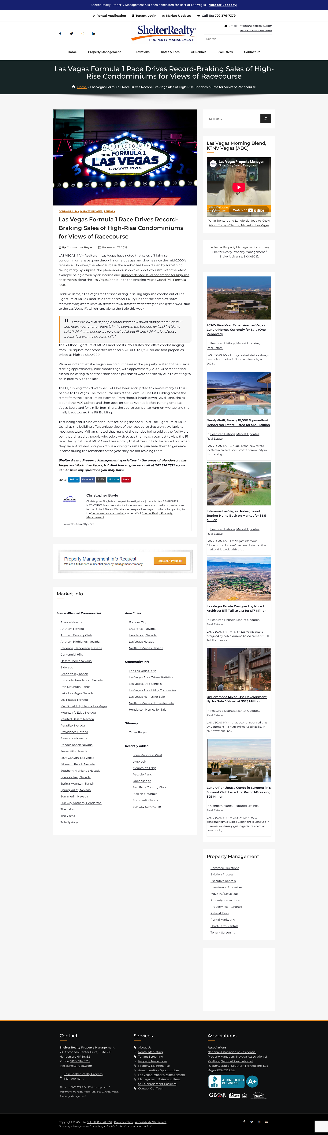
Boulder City (137, 622)
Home (82, 87)
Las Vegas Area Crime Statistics (151, 677)
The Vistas (68, 816)
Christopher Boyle (79, 247)
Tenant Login (146, 15)
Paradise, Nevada (73, 725)
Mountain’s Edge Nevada (78, 712)
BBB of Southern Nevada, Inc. (241, 1065)
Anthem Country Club (76, 635)
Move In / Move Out (224, 894)
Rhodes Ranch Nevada (77, 745)
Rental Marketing (223, 919)
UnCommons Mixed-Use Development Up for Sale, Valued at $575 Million (237, 699)
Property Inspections (225, 900)
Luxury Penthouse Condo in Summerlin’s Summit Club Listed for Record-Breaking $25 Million (239, 792)
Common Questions (225, 868)
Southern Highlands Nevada (80, 770)
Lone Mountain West (147, 755)
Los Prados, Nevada (74, 699)
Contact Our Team (151, 1088)
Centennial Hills (72, 654)
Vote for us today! (223, 5)
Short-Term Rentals (224, 926)
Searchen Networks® (138, 1126)
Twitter (74, 479)
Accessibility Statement (150, 1122)
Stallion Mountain (145, 794)
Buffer (101, 479)
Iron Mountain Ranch (76, 687)
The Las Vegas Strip (142, 671)
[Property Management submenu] (123, 52)
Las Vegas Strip (104, 280)
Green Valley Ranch (74, 674)
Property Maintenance (226, 906)
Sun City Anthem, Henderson (81, 803)
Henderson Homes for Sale (147, 709)
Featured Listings (222, 343)
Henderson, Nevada (143, 635)
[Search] (265, 118)
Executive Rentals (223, 881)
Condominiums (69, 211)
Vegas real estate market (108, 513)
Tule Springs (69, 822)
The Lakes (68, 809)
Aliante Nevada (71, 622)
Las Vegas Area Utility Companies (152, 690)
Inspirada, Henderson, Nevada (82, 680)
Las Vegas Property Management (161, 1075)
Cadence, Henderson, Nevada (81, 648)
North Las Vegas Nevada (146, 648)
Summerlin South (145, 800)
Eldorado (67, 667)
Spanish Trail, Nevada (76, 777)
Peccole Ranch (143, 774)
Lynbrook (139, 761)
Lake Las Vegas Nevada (77, 693)
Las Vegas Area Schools (145, 684)
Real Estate (215, 348)
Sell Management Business (157, 1084)
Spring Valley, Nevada (76, 790)
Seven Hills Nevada (74, 751)
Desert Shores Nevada (76, 661)
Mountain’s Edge (144, 768)
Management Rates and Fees (159, 1079)
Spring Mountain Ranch (77, 783)
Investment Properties (226, 887)
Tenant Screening (223, 932)
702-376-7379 (225, 15)
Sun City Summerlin (147, 806)
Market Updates (179, 15)
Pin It (126, 479)
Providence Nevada (74, 732)
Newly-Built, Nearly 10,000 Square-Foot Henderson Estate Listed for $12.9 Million (238, 423)
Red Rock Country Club (149, 787)
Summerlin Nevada (74, 796)
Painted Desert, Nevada (77, 719)
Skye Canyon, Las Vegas (77, 758)
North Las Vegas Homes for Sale (151, 703)
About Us (144, 1047)
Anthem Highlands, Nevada (80, 641)
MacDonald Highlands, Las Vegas (84, 706)
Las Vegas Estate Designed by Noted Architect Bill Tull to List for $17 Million (236, 608)
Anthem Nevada (72, 628)
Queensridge (142, 781)
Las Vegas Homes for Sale (147, 696)
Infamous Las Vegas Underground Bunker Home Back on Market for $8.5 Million (236, 515)
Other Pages (138, 732)
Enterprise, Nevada (142, 628)
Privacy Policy (123, 1122)
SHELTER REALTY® (99, 1122)
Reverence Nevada (74, 738)
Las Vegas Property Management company (239, 247)
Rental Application (111, 15)
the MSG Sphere (82, 403)
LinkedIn (114, 479)
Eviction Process (222, 874)
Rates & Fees (220, 913)
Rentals (109, 211)
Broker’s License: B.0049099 (256, 30)
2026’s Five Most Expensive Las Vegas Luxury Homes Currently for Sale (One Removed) (236, 329)
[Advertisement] (239, 979)
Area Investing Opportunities (158, 1070)
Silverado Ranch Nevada (78, 764)
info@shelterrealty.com (255, 26)
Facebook (88, 479)
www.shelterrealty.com (79, 524)
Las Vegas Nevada (141, 641)
